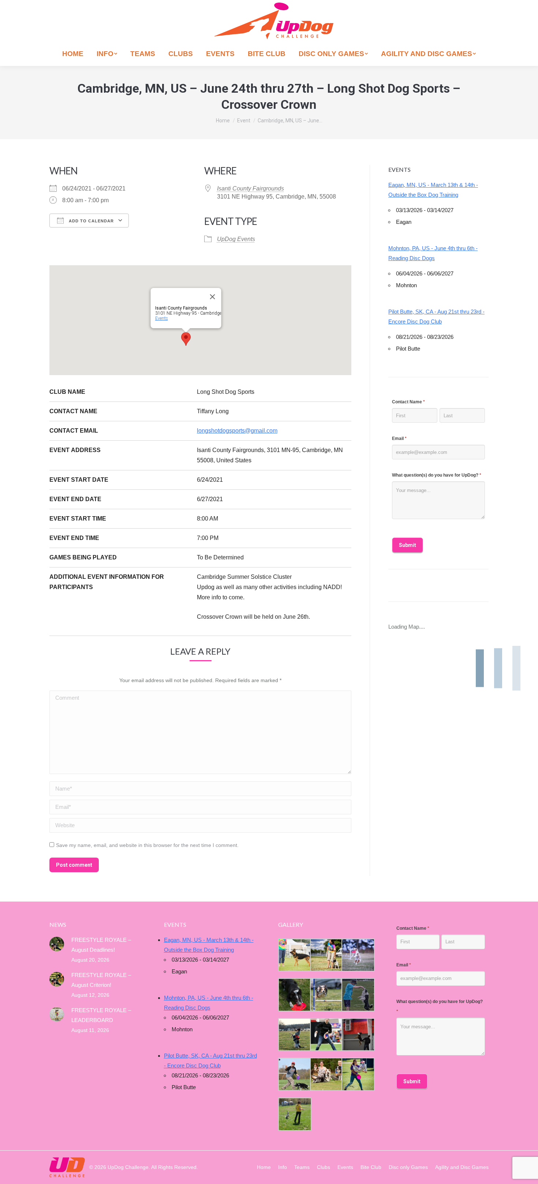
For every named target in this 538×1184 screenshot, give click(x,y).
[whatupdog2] (357, 1034)
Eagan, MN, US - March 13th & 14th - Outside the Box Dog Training (433, 190)
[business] (294, 1074)
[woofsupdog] (294, 1114)
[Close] (212, 297)
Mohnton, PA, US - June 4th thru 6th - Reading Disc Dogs (433, 253)
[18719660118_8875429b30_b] (294, 955)
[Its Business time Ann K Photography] (294, 994)
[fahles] (326, 1074)
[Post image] (56, 944)
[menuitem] (73, 53)
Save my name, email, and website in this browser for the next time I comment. (147, 845)
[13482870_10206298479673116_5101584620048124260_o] (326, 994)
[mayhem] (294, 1034)
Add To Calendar (90, 221)
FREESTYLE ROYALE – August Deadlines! (101, 945)
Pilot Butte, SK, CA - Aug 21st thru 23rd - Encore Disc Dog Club (436, 316)
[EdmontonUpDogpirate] (357, 955)
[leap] (357, 1074)
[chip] (357, 994)
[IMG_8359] (326, 955)
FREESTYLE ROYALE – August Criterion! (101, 980)
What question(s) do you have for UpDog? (436, 475)
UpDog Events (236, 239)
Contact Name (408, 401)
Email (399, 438)
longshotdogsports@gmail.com (237, 431)
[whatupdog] (326, 1034)
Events (161, 318)
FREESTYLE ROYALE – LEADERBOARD (101, 1015)
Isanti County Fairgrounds (250, 188)
